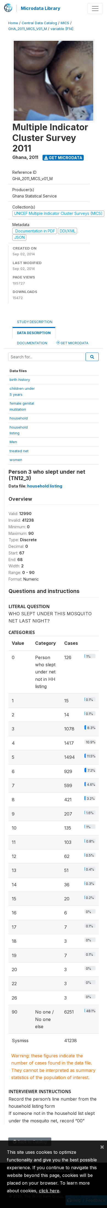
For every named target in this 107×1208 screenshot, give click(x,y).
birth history (20, 379)
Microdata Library (40, 8)
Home (13, 23)
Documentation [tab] (32, 343)
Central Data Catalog (39, 23)
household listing (44, 486)
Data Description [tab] (34, 333)
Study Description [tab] (34, 322)
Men (13, 442)
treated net (19, 451)
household (19, 418)
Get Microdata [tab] (74, 343)
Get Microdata (65, 157)
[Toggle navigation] (95, 8)
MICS (65, 23)
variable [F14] (61, 29)
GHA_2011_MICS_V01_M (27, 29)
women (16, 459)
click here (49, 1190)
